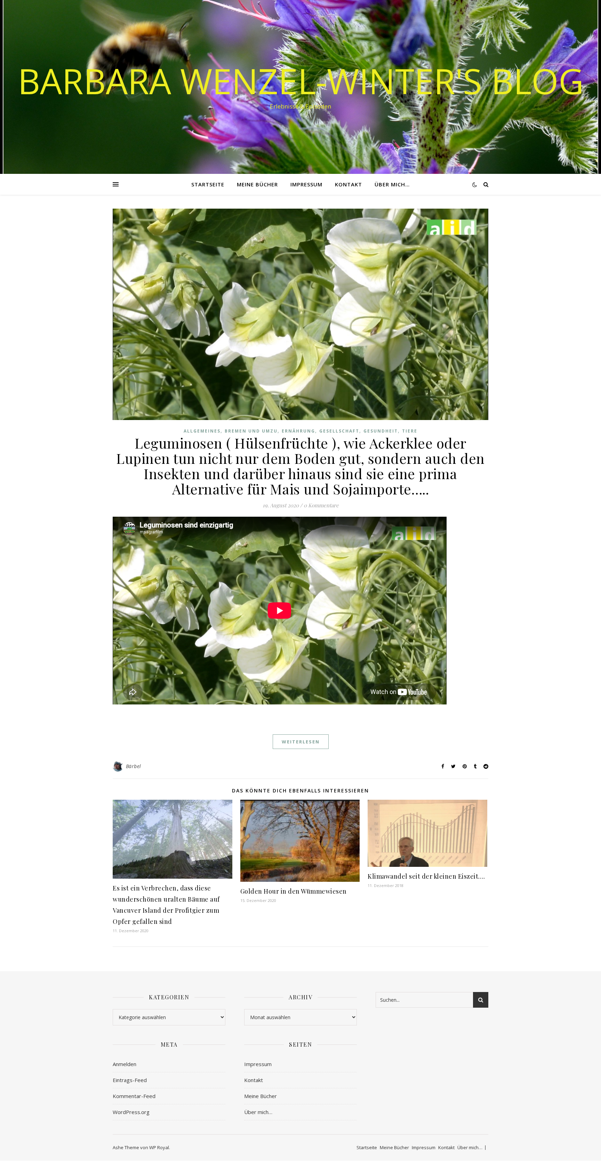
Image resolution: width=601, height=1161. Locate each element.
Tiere (409, 431)
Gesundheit (380, 431)
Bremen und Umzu (251, 431)
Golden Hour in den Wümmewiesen (293, 891)
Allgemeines (202, 431)
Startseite (207, 184)
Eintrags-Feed (130, 1080)
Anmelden (124, 1064)
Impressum (306, 184)
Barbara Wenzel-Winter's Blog (301, 80)
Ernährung (298, 431)
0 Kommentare (321, 505)
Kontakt (348, 184)
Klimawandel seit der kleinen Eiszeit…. (426, 876)
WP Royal (159, 1147)
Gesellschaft (339, 431)
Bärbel (133, 766)
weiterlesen (301, 742)
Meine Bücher (257, 184)
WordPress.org (131, 1111)
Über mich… (392, 184)
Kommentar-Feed (134, 1096)
